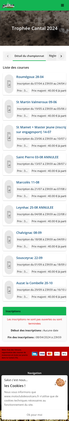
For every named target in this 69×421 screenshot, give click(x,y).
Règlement (55, 55)
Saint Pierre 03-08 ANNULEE (37, 157)
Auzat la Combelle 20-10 (34, 283)
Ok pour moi (34, 414)
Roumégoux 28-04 (30, 77)
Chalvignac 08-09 (29, 232)
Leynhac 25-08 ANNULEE (34, 207)
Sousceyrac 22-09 (29, 258)
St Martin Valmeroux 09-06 (36, 102)
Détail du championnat (29, 56)
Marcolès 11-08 (27, 182)
